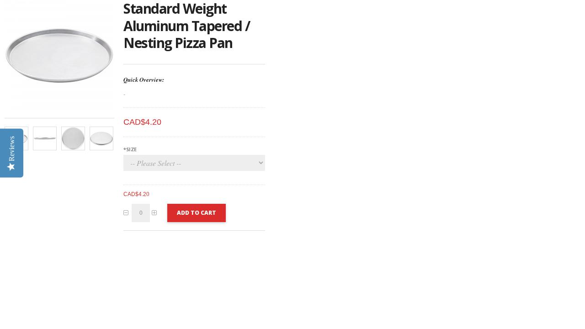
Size (130, 149)
